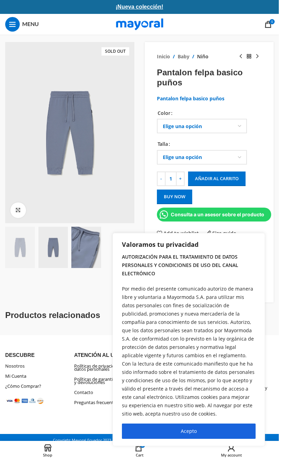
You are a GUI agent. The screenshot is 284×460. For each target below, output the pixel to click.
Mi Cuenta (15, 376)
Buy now (174, 196)
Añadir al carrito (217, 178)
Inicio (163, 56)
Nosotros (15, 366)
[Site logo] (139, 23)
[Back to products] (249, 56)
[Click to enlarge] (18, 210)
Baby (183, 56)
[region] (189, 339)
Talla (163, 144)
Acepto (189, 431)
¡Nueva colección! (139, 7)
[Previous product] (241, 56)
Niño (202, 56)
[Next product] (257, 56)
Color (164, 113)
